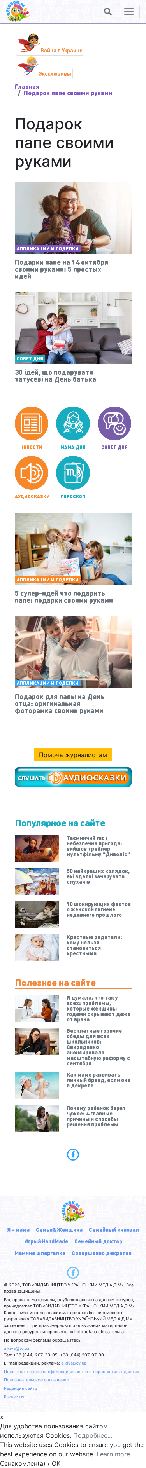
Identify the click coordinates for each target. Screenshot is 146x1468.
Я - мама (18, 1229)
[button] (107, 12)
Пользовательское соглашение (36, 1379)
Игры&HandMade (46, 1241)
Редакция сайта (20, 1388)
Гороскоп (73, 496)
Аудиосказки (32, 496)
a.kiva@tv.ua (16, 1348)
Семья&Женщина (59, 1229)
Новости (31, 447)
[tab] (73, 1154)
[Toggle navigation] (129, 11)
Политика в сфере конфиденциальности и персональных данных (71, 1371)
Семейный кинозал (114, 1229)
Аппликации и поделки (48, 248)
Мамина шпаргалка (39, 1252)
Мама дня (73, 447)
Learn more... (116, 1454)
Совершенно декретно (102, 1252)
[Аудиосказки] (73, 777)
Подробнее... (92, 1435)
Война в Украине (61, 50)
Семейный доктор (98, 1241)
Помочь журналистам (73, 755)
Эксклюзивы (55, 73)
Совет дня (30, 358)
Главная (27, 86)
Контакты (14, 1396)
